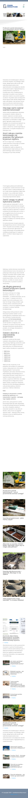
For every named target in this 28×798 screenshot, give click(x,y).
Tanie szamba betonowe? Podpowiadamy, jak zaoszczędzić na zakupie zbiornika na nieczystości (17, 684)
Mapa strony (14, 794)
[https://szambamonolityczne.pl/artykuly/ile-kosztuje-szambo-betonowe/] (6, 696)
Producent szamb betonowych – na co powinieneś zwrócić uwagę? (13, 492)
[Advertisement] (14, 63)
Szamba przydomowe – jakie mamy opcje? (13, 518)
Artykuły (6, 642)
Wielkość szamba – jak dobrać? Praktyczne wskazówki (17, 672)
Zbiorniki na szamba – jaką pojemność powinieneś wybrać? (16, 765)
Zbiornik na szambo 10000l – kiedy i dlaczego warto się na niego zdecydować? (13, 545)
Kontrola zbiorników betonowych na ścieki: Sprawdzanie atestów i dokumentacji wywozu (11, 638)
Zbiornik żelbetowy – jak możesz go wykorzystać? (17, 775)
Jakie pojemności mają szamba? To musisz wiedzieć (13, 599)
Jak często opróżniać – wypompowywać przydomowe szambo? (17, 662)
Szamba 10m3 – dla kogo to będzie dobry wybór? (17, 756)
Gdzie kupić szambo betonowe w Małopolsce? (17, 747)
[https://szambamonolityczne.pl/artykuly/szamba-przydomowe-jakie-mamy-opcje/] (14, 508)
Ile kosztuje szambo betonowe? (16, 694)
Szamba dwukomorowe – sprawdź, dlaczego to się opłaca (12, 573)
